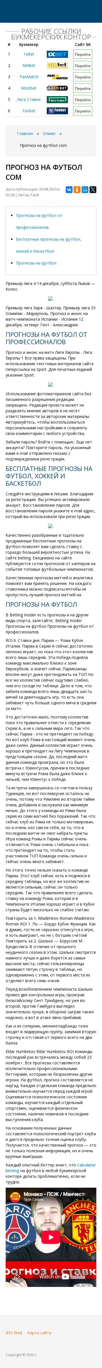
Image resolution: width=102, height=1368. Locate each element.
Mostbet (29, 88)
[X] (93, 189)
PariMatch (29, 76)
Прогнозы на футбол (36, 263)
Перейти (83, 54)
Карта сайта (39, 1332)
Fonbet (28, 110)
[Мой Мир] (85, 189)
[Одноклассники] (77, 189)
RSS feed (14, 1332)
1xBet (29, 54)
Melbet (28, 65)
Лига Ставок (29, 99)
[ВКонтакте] (69, 189)
